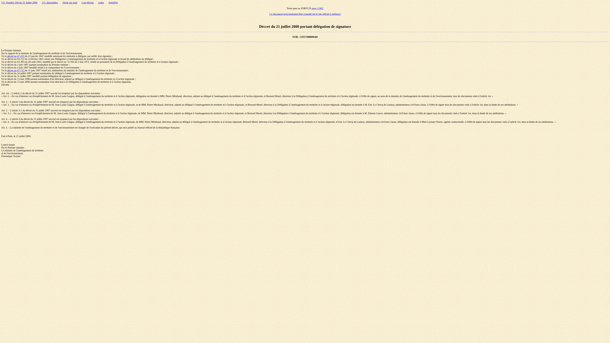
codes (101, 2)
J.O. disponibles (50, 2)
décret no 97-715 (16, 70)
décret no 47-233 (16, 56)
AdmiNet (113, 2)
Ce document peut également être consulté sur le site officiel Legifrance (305, 14)
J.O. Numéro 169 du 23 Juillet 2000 (19, 2)
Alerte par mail (69, 2)
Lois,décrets (88, 2)
